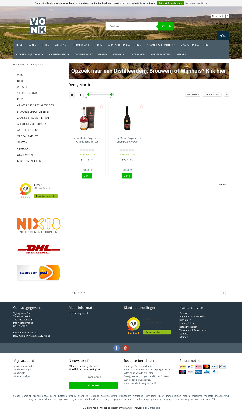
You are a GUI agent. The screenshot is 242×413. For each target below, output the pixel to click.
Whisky (59, 45)
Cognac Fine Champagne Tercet (87, 139)
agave (45, 395)
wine (208, 399)
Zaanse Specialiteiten (194, 45)
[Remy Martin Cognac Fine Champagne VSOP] (127, 118)
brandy (72, 395)
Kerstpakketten (161, 54)
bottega (62, 395)
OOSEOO (127, 407)
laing (153, 395)
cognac (95, 395)
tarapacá (129, 399)
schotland (89, 399)
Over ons (184, 313)
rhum (48, 399)
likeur (161, 395)
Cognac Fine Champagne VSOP (127, 139)
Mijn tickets (19, 373)
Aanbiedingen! (58, 54)
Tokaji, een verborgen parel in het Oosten (146, 376)
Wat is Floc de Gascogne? (137, 379)
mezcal (186, 395)
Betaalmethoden (188, 326)
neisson (39, 399)
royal (73, 399)
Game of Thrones (31, 395)
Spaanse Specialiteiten (161, 45)
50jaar (16, 395)
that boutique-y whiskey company (154, 399)
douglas (105, 395)
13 (213, 399)
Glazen (102, 54)
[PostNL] (38, 272)
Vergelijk (87, 169)
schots (99, 399)
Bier (44, 45)
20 (226, 94)
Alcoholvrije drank (28, 54)
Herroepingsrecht (78, 313)
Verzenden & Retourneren (193, 330)
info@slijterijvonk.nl (23, 322)
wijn (202, 399)
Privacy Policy (186, 323)
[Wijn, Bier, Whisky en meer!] (38, 25)
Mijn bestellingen (22, 369)
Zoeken (166, 26)
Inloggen (220, 23)
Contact (183, 333)
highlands (138, 395)
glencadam (125, 395)
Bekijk (87, 175)
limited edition (173, 395)
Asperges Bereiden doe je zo (139, 366)
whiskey (185, 399)
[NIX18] (38, 225)
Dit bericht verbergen (170, 3)
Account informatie (23, 366)
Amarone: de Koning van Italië (140, 383)
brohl (81, 395)
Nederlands (218, 16)
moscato (208, 395)
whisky (194, 399)
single (108, 399)
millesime (197, 395)
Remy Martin (37, 64)
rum (80, 399)
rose (66, 399)
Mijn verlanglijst (21, 376)
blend (53, 395)
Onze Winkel (137, 54)
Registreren (219, 27)
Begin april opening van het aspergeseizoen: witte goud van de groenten (148, 371)
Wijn (31, 45)
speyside (118, 399)
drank (114, 395)
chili (87, 395)
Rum (99, 45)
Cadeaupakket (84, 54)
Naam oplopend (212, 94)
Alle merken (192, 94)
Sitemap (183, 337)
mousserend (222, 395)
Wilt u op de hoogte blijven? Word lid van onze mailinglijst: (85, 368)
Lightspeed (154, 407)
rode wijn (58, 399)
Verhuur (118, 54)
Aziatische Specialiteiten (124, 45)
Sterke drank (81, 45)
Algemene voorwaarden (192, 316)
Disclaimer (185, 320)
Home (19, 45)
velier (176, 399)
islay (147, 395)
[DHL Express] (38, 249)
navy (31, 399)
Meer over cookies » (196, 3)
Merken (181, 54)
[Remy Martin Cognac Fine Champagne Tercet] (87, 118)
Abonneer (93, 385)
